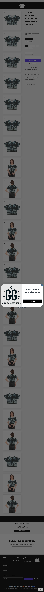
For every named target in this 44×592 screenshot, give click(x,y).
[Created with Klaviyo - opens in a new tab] (22, 307)
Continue (32, 301)
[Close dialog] (42, 285)
